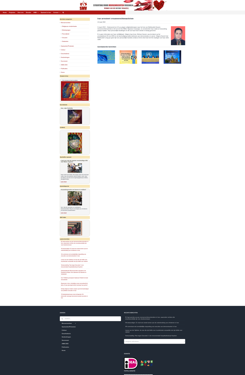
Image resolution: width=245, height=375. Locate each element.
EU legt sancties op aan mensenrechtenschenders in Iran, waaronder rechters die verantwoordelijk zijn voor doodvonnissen (74, 243)
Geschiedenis (65, 53)
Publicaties (64, 68)
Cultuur (63, 50)
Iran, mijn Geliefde (67, 108)
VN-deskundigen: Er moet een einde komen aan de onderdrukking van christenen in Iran (152, 322)
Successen (64, 61)
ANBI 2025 (64, 65)
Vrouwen (64, 37)
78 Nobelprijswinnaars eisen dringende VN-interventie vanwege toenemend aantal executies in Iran (74, 296)
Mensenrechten (65, 22)
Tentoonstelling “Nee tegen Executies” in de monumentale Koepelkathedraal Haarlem (151, 335)
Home (63, 72)
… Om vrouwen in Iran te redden (69, 80)
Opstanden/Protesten (67, 46)
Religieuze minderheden (69, 26)
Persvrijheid (65, 34)
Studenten (65, 41)
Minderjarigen (66, 30)
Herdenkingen (65, 57)
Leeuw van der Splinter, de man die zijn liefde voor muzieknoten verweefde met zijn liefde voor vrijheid (153, 331)
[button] (63, 12)
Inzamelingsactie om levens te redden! (73, 189)
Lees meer (64, 182)
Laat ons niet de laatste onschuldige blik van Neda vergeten (74, 161)
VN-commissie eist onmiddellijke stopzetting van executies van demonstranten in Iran (151, 326)
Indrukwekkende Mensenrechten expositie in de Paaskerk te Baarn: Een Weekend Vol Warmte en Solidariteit (73, 272)
